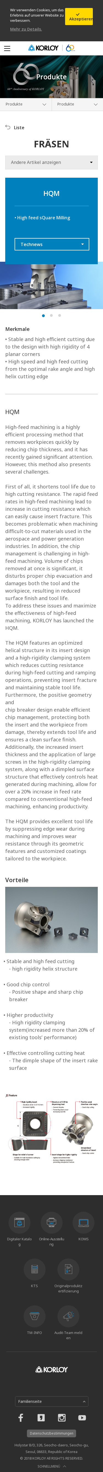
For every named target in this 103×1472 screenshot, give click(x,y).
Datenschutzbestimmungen (51, 1433)
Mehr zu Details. (26, 29)
